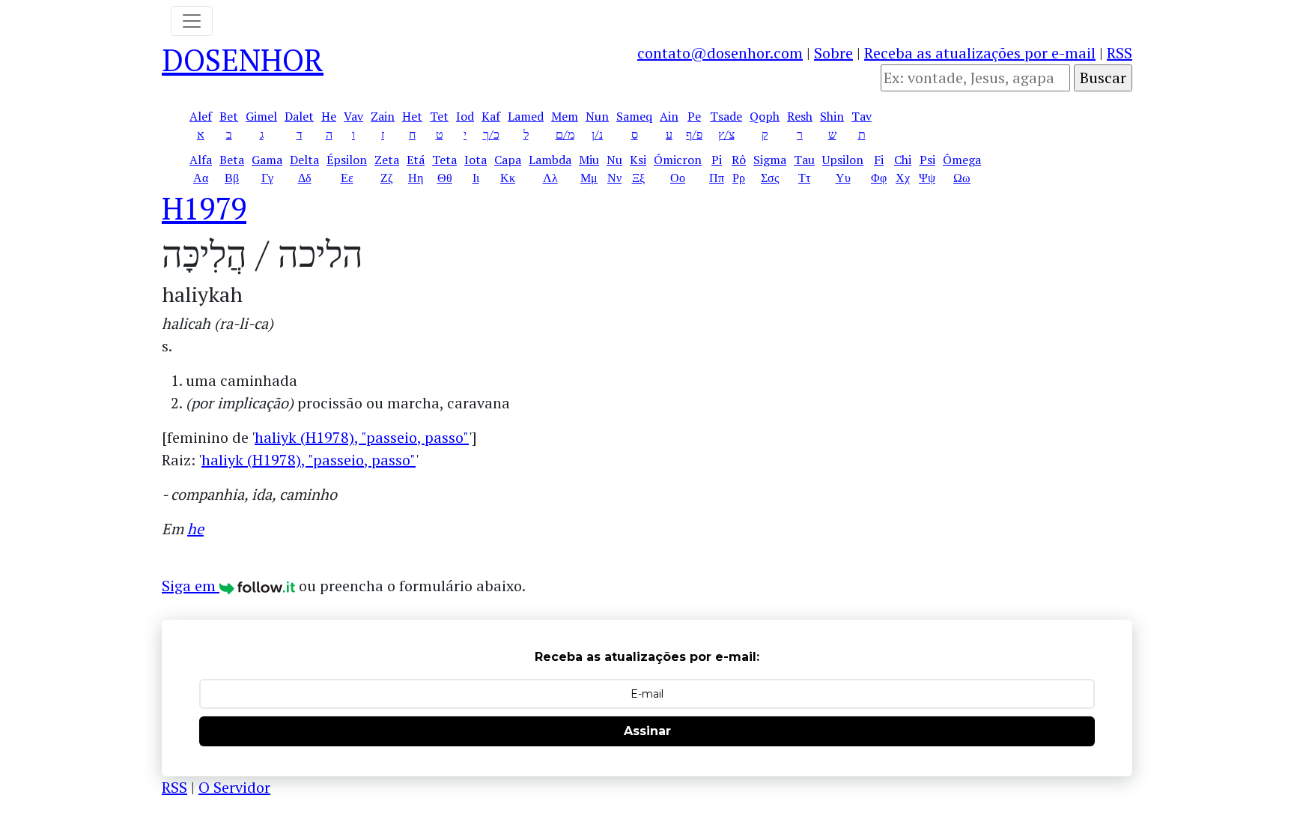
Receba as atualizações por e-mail (980, 53)
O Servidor (234, 787)
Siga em (190, 585)
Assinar (647, 731)
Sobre (833, 53)
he (195, 529)
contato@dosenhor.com (720, 53)
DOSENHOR (243, 59)
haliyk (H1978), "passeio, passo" (362, 437)
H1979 (204, 208)
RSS (1119, 53)
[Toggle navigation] (192, 21)
